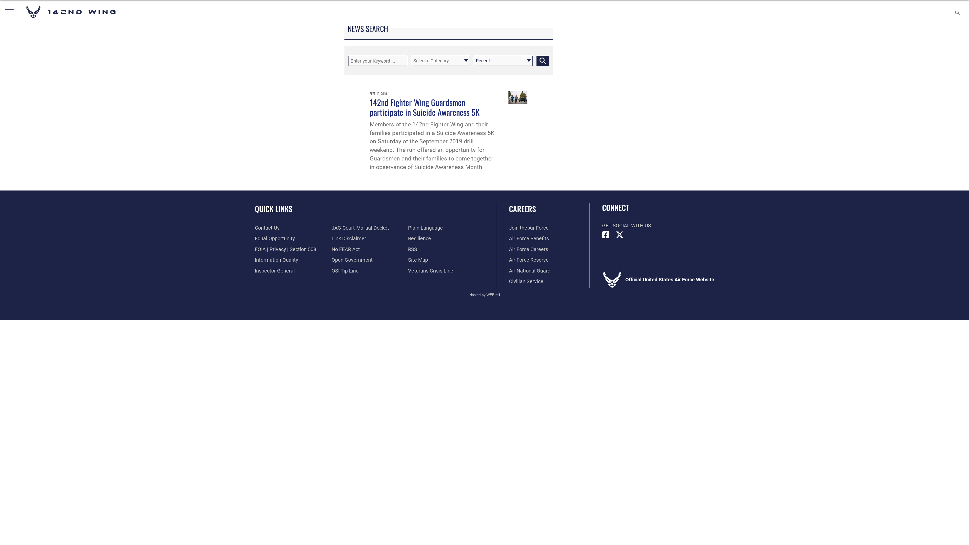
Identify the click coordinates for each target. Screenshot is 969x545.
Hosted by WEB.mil (484, 295)
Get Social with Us (626, 226)
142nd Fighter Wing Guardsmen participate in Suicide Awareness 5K (424, 107)
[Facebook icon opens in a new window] (606, 235)
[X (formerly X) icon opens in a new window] (620, 235)
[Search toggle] (957, 12)
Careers (522, 208)
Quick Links (273, 208)
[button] (8, 12)
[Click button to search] (542, 61)
